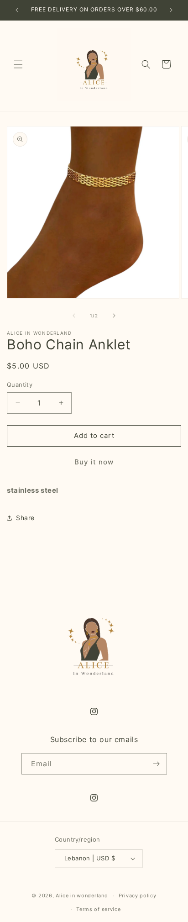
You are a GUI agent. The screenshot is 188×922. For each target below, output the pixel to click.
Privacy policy (138, 895)
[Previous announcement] (17, 10)
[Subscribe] (156, 763)
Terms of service (98, 909)
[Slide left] (74, 316)
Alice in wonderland (82, 895)
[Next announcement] (171, 10)
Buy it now (94, 462)
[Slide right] (114, 316)
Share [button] (25, 518)
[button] (18, 64)
